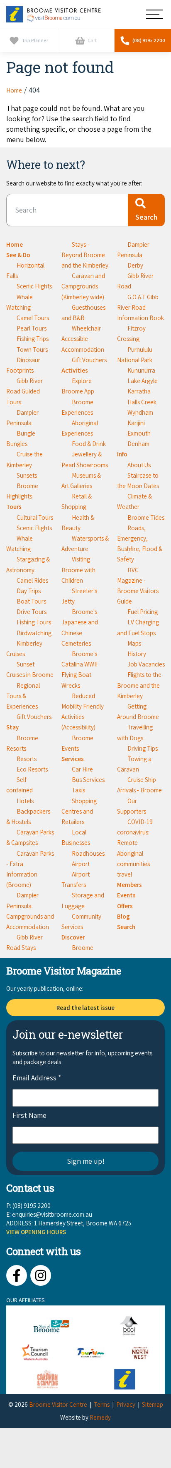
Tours (14, 507)
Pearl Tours (31, 328)
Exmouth (139, 433)
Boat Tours (31, 601)
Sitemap (152, 1404)
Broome (82, 948)
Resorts (27, 759)
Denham (138, 444)
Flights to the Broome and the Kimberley (139, 685)
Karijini (136, 423)
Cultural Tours (35, 517)
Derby (135, 265)
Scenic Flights (34, 286)
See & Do (18, 255)
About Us (139, 465)
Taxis (78, 790)
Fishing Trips (33, 339)
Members (129, 885)
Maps (134, 643)
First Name (29, 1115)
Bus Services (88, 780)
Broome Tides (145, 517)
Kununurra (141, 370)
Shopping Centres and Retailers (79, 811)
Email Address (36, 1077)
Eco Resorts (32, 769)
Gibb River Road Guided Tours (24, 391)
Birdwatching (34, 633)
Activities (74, 370)
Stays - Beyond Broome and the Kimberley (84, 254)
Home (14, 244)
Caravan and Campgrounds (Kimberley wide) (83, 286)
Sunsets (27, 475)
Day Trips (29, 591)
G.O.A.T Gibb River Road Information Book (140, 307)
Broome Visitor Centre (58, 1404)
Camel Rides (32, 580)
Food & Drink (89, 444)
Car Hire (82, 769)
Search (126, 927)
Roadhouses (88, 853)
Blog (123, 916)
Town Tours (32, 349)
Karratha (139, 391)
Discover (73, 937)
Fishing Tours (34, 622)
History (136, 654)
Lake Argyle (142, 381)
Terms (102, 1404)
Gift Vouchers (34, 717)
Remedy (100, 1417)
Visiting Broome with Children (78, 569)
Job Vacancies (146, 664)
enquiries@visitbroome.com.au (52, 1214)
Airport (81, 864)
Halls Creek (141, 402)
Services (72, 759)
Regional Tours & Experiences (23, 695)
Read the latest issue (85, 1008)
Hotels (25, 801)
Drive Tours (31, 612)
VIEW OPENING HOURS (36, 1232)
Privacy (125, 1404)
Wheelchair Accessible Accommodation (82, 338)
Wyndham (140, 412)
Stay (12, 727)
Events (126, 895)
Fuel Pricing (142, 612)
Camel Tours (33, 318)
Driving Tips (142, 748)
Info (122, 454)
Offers (125, 906)
